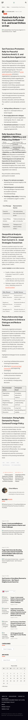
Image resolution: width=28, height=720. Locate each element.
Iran (4, 462)
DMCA (3, 704)
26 (14, 681)
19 (14, 678)
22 (24, 678)
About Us (4, 696)
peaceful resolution (10, 287)
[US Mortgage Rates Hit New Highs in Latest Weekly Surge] (5, 635)
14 (21, 676)
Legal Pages (5, 698)
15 (24, 676)
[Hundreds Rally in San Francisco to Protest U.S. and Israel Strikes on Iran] (14, 37)
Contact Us (21, 696)
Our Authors (12, 696)
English (6, 591)
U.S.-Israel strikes (16, 465)
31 (7, 683)
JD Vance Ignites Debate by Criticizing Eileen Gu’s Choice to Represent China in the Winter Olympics (7, 478)
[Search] (25, 2)
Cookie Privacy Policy (8, 702)
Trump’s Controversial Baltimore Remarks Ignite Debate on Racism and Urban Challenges (13, 525)
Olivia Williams (10, 11)
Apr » (6, 686)
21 (20, 678)
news (7, 462)
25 (10, 681)
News (5, 13)
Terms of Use (5, 709)
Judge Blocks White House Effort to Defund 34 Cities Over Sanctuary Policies (20, 478)
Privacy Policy (6, 706)
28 (21, 681)
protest (13, 462)
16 (3, 678)
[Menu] (3, 2)
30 (4, 683)
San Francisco (6, 465)
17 (7, 678)
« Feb (3, 686)
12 (14, 676)
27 (17, 681)
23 (3, 681)
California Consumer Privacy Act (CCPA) (13, 700)
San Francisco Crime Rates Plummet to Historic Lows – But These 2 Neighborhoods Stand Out (14, 580)
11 (10, 676)
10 (7, 676)
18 (10, 678)
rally (18, 462)
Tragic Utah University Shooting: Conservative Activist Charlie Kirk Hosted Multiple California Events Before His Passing (12, 552)
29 (24, 681)
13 (17, 676)
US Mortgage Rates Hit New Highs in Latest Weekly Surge (18, 634)
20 (17, 678)
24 (7, 681)
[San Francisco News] (14, 2)
